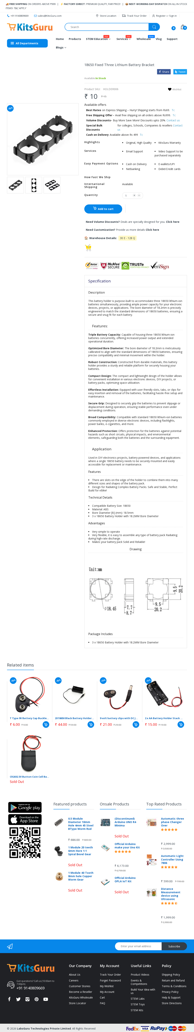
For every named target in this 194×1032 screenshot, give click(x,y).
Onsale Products (114, 804)
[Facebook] (9, 1000)
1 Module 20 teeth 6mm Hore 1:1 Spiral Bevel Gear (80, 851)
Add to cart (105, 209)
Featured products (70, 804)
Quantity (91, 195)
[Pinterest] (36, 1000)
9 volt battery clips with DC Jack (119, 718)
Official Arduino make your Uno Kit (127, 845)
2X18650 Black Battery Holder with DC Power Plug (74, 718)
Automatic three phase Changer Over (172, 822)
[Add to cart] (46, 724)
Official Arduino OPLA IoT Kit (125, 879)
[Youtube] (45, 1000)
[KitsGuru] (29, 27)
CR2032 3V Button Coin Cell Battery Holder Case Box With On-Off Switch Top (29, 776)
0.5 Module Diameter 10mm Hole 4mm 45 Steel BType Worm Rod (80, 824)
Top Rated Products (164, 804)
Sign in (173, 15)
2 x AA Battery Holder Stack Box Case (164, 718)
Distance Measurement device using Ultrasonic (170, 894)
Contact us (173, 120)
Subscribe (174, 946)
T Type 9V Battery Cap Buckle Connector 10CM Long (29, 718)
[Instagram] (27, 1000)
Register (161, 15)
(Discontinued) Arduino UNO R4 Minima (125, 822)
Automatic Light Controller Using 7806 (172, 859)
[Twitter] (18, 1000)
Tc (173, 110)
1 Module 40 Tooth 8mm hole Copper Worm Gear (80, 876)
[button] (125, 208)
